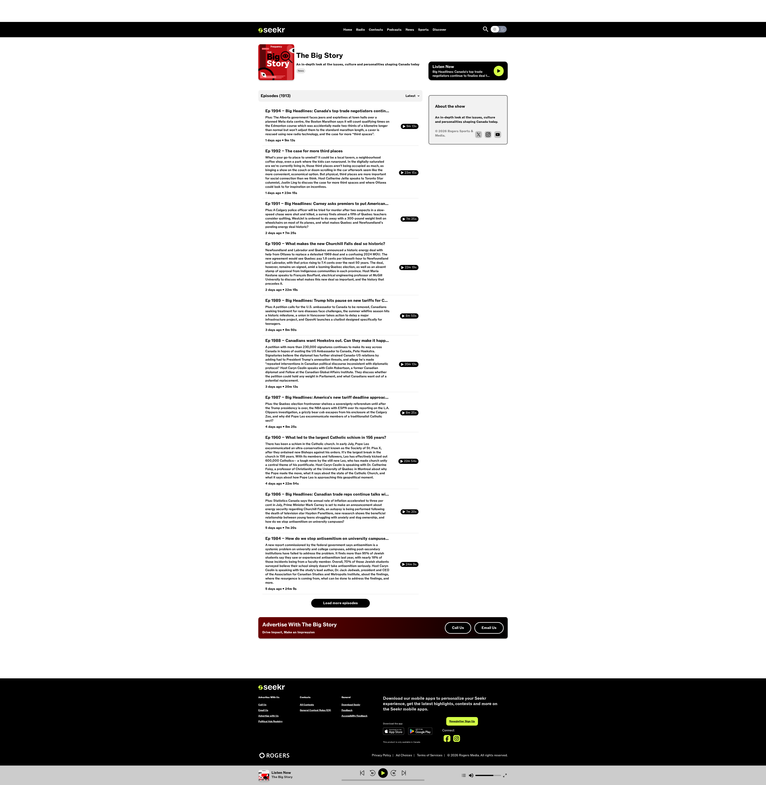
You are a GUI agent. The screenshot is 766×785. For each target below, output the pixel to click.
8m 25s (411, 412)
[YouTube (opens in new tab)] (497, 134)
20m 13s (411, 364)
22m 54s (410, 461)
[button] (300, 775)
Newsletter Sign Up (462, 721)
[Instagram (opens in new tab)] (488, 134)
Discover (439, 30)
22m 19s (411, 267)
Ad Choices (404, 755)
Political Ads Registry (270, 721)
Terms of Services (429, 755)
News (410, 30)
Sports (423, 30)
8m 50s (411, 316)
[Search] (486, 29)
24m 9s (411, 564)
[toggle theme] (499, 29)
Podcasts (394, 30)
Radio (360, 30)
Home (347, 30)
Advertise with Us (268, 715)
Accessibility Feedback (354, 715)
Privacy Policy (381, 755)
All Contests (307, 704)
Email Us (489, 628)
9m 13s (411, 126)
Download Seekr (351, 704)
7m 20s (411, 512)
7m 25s (411, 219)
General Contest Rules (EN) (315, 710)
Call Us (458, 628)
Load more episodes (340, 603)
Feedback (347, 710)
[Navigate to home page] (271, 30)
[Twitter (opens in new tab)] (478, 134)
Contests (376, 30)
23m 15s (411, 172)
